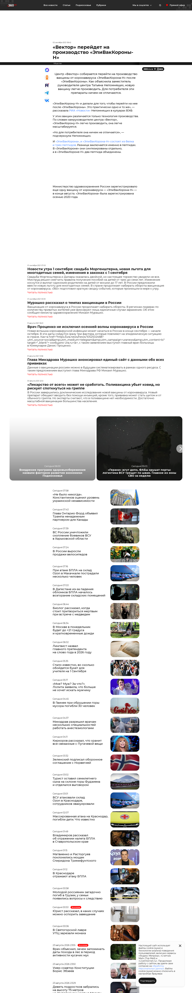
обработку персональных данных (151, 967)
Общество (57, 64)
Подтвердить (147, 981)
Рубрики (101, 5)
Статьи (66, 5)
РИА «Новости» (80, 110)
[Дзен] (153, 69)
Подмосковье (83, 5)
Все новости (50, 5)
